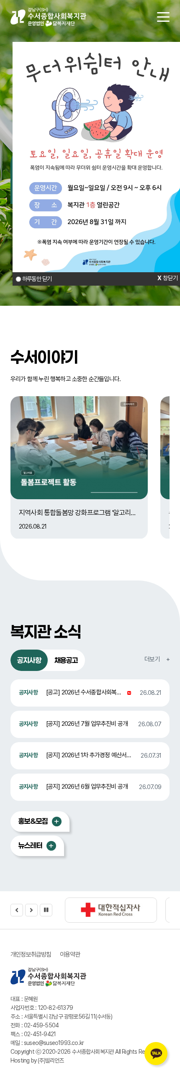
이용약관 (70, 954)
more (57, 821)
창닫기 (170, 277)
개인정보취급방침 (30, 954)
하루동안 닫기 (36, 278)
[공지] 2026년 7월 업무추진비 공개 (87, 723)
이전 (16, 910)
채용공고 (66, 660)
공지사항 (29, 660)
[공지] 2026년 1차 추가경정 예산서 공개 (92, 755)
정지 (46, 910)
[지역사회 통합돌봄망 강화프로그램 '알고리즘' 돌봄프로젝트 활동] (79, 447)
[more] (157, 659)
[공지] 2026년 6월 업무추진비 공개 (87, 786)
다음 (31, 910)
